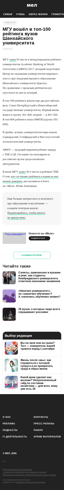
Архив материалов (47, 436)
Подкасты (10, 430)
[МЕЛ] (32, 5)
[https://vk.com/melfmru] (23, 404)
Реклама (9, 423)
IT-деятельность (15, 436)
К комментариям (31, 255)
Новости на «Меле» (41, 233)
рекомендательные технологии (30, 482)
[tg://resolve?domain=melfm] (6, 404)
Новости (10, 23)
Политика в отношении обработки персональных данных (29, 475)
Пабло (38, 430)
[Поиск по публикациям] (5, 5)
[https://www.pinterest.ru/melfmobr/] (40, 404)
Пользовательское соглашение (17, 469)
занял (12, 59)
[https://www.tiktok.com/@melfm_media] (32, 404)
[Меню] (59, 5)
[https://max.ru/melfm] (57, 404)
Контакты (41, 417)
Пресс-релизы (44, 423)
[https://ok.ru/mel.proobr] (49, 404)
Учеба (20, 14)
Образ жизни (38, 14)
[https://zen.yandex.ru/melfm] (14, 404)
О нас (7, 417)
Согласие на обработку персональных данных (24, 472)
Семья (7, 14)
